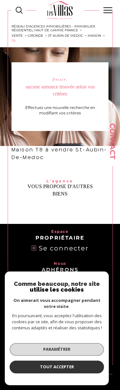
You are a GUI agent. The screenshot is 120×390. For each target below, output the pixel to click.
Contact (112, 141)
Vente (17, 35)
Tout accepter (57, 367)
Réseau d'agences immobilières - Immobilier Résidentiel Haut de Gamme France (53, 28)
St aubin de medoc (65, 35)
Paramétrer (56, 349)
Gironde (35, 35)
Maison (94, 35)
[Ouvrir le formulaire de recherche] (19, 10)
